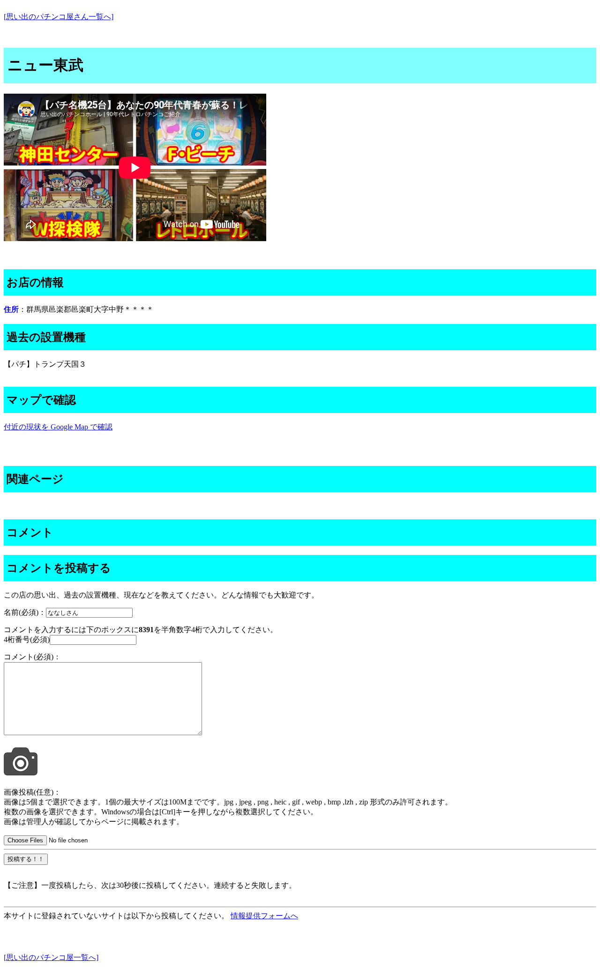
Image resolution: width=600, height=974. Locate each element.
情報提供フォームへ (264, 916)
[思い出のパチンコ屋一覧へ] (51, 957)
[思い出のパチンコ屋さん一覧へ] (58, 17)
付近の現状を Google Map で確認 (58, 427)
